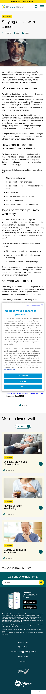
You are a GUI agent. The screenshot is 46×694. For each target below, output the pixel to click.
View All (21, 426)
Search (36, 6)
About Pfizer (23, 642)
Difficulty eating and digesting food (15, 463)
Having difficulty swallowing (13, 507)
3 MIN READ (10, 514)
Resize (27, 33)
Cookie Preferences (38, 692)
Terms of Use (23, 656)
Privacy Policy (23, 647)
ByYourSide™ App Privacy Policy (23, 652)
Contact (23, 661)
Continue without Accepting (34, 305)
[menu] (42, 6)
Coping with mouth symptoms (15, 551)
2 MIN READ (10, 470)
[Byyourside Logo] (13, 6)
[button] (16, 33)
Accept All (23, 386)
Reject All (23, 381)
